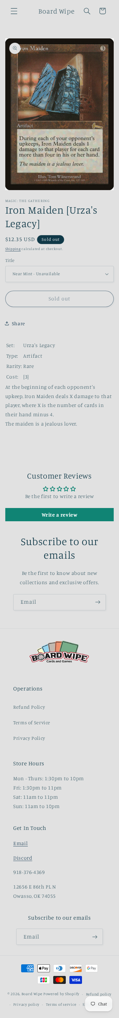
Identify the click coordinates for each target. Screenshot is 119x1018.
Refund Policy (29, 707)
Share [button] (18, 323)
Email (20, 843)
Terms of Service (31, 722)
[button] (13, 11)
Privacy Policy (29, 738)
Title (10, 260)
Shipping (13, 249)
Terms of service (61, 1004)
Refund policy (99, 994)
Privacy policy (26, 1004)
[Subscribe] (97, 602)
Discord (22, 858)
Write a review (60, 514)
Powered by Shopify (61, 994)
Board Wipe (31, 994)
